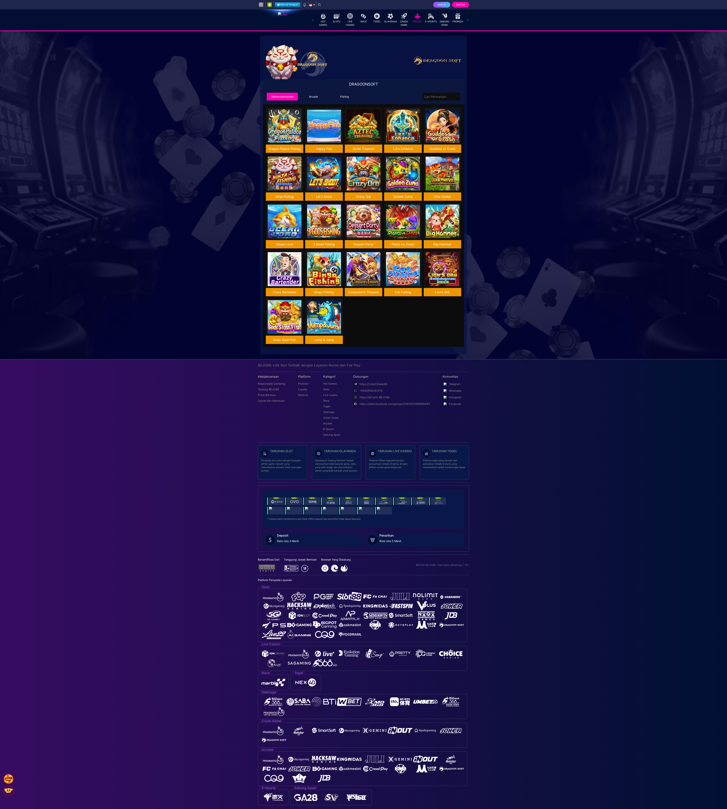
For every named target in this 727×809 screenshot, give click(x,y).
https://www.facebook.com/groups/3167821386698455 (395, 403)
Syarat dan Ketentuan (271, 400)
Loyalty (302, 389)
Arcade (417, 21)
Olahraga (390, 21)
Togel (377, 21)
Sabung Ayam (444, 23)
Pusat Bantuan (267, 395)
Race (363, 21)
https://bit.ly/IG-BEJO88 (374, 397)
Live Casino (350, 23)
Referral (303, 395)
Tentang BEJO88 (268, 389)
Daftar (460, 4)
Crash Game (404, 23)
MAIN (287, 126)
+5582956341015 (371, 390)
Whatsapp (455, 390)
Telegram (454, 384)
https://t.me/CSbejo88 (373, 384)
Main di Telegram (289, 4)
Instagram (455, 397)
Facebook (455, 403)
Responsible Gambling (271, 383)
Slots (336, 21)
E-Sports (431, 21)
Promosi (457, 21)
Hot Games (323, 23)
